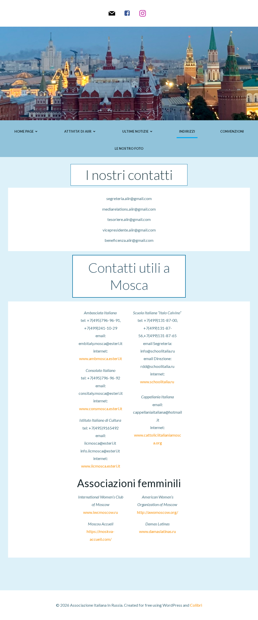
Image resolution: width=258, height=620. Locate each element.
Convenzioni (232, 131)
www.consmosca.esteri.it (100, 408)
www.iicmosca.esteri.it (100, 465)
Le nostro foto (129, 148)
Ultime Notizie (135, 131)
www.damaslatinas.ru (157, 531)
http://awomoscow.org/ (157, 512)
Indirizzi (187, 131)
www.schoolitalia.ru (157, 381)
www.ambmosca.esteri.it (100, 358)
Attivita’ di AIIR (77, 131)
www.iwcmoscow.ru (100, 512)
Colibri (196, 605)
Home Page (24, 131)
